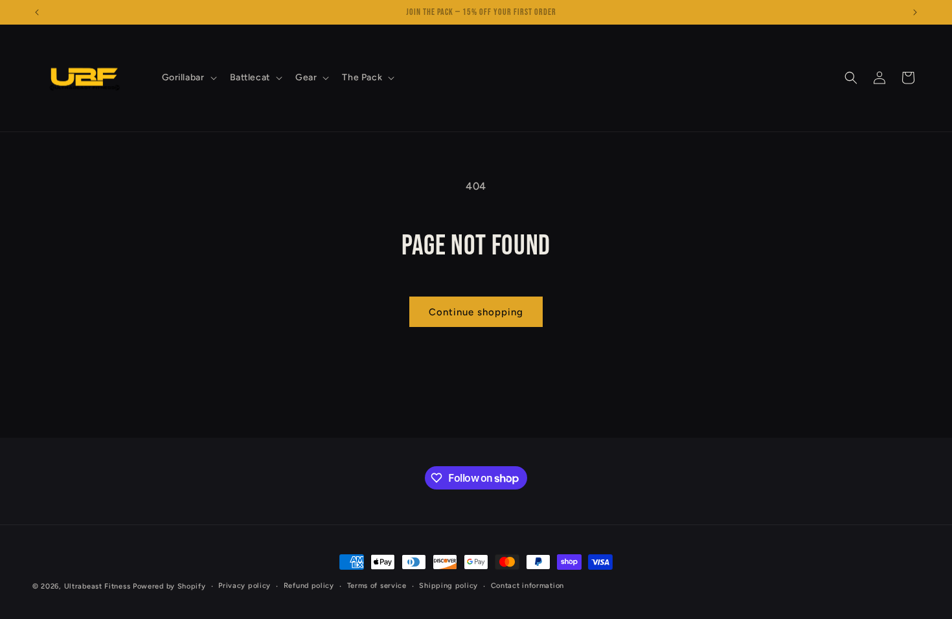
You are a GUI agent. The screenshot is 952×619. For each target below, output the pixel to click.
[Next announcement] (915, 12)
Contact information (527, 585)
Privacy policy (244, 585)
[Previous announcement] (37, 12)
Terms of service (377, 585)
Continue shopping (476, 312)
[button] (188, 77)
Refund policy (309, 585)
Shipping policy (448, 585)
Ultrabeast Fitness (97, 586)
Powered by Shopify (169, 586)
